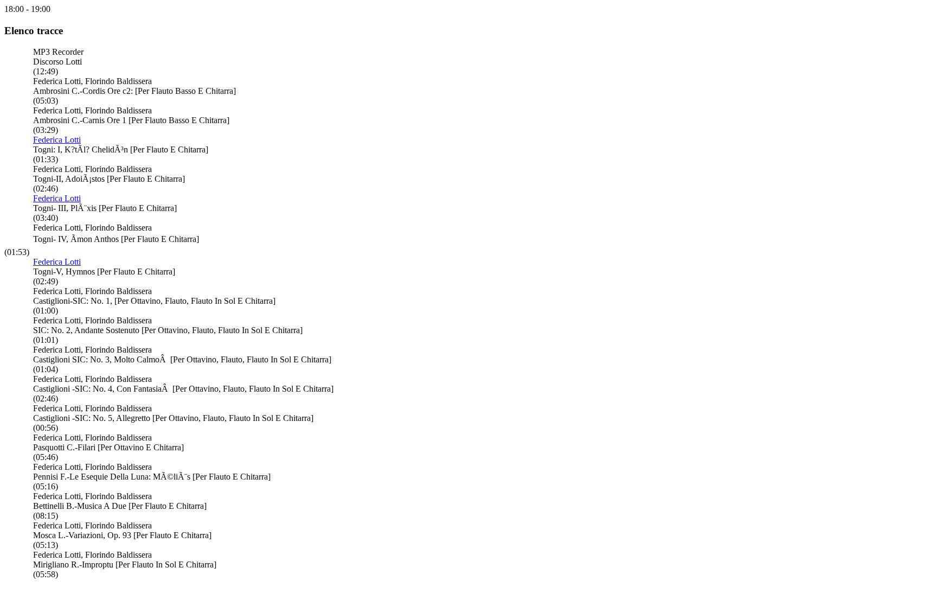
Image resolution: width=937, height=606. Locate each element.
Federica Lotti (57, 139)
